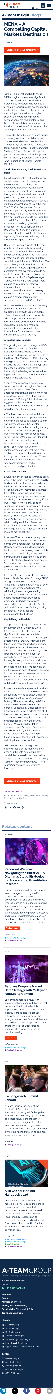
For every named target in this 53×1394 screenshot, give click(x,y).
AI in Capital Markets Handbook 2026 (20, 1192)
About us (6, 1294)
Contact (6, 1298)
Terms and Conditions (12, 1313)
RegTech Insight (13, 1244)
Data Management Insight (17, 1240)
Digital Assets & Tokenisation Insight (22, 1346)
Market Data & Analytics (13, 796)
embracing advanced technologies (22, 113)
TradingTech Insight (14, 791)
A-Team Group (12, 1325)
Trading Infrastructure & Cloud (35, 796)
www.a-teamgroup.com (13, 1280)
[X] (15, 1391)
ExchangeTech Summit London (21, 1098)
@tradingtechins (13, 1365)
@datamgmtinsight (14, 1369)
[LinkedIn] (3, 1391)
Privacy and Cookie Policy (14, 1305)
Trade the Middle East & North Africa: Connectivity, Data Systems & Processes (25, 765)
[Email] (50, 1391)
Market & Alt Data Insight (16, 938)
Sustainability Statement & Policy (18, 1309)
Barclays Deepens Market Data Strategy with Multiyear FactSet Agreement (26, 990)
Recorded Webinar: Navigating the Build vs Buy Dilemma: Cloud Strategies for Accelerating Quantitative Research (26, 876)
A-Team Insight (12, 1328)
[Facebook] (26, 1391)
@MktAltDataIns (12, 1373)
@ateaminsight (12, 1358)
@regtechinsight (13, 1362)
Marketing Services (11, 1302)
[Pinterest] (38, 1391)
